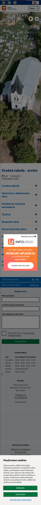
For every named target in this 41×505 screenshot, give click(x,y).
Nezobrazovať (27, 236)
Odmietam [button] (20, 494)
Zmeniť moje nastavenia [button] (20, 500)
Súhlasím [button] (20, 487)
